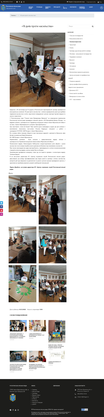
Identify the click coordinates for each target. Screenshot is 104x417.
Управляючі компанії (76, 57)
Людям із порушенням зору (77, 2)
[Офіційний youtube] (21, 2)
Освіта (71, 48)
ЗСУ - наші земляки (75, 99)
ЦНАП (91, 7)
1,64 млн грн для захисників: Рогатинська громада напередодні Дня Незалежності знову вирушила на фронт (18, 367)
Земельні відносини (75, 42)
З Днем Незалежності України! (54, 362)
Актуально (73, 66)
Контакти (73, 7)
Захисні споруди (82, 8)
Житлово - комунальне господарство (81, 54)
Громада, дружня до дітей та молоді (80, 51)
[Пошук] (101, 7)
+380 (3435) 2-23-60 (8, 1)
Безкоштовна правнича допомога (79, 72)
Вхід (101, 2)
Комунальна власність (76, 38)
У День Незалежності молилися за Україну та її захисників (36, 335)
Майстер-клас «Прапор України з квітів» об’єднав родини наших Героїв (56, 346)
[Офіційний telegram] (17, 2)
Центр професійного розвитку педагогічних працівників (78, 86)
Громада (39, 7)
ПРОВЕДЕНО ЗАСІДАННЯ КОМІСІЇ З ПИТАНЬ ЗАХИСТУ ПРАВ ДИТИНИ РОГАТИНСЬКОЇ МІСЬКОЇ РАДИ (37, 366)
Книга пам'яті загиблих (76, 93)
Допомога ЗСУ (74, 90)
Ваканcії (72, 60)
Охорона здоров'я (75, 81)
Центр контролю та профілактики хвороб (79, 77)
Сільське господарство (76, 35)
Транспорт (73, 45)
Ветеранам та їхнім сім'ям (77, 96)
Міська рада (31, 8)
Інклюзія (72, 69)
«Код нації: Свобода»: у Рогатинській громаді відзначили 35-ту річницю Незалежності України (17, 336)
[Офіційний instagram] (24, 2)
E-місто (65, 8)
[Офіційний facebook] (19, 2)
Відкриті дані (48, 8)
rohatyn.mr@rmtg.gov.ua (83, 397)
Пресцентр (57, 7)
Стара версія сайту (91, 2)
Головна (13, 15)
